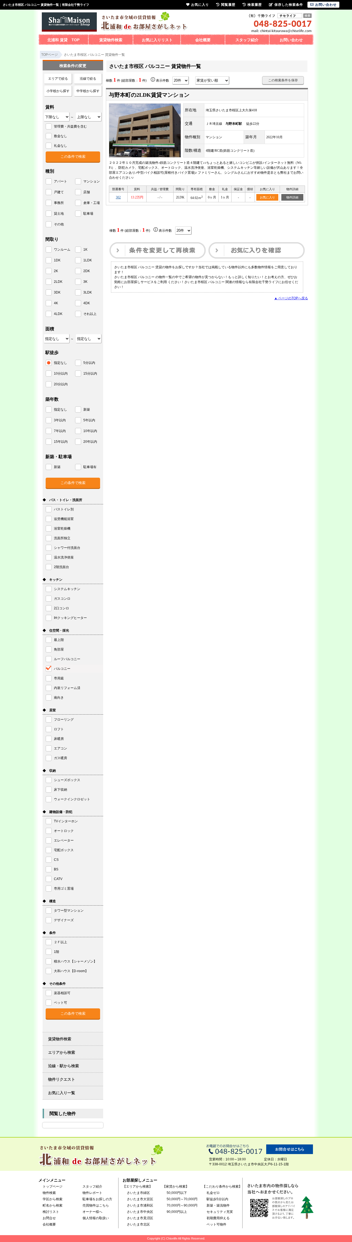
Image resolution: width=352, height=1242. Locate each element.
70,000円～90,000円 (182, 1205)
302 (118, 197)
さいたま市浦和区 (140, 1205)
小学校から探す (58, 91)
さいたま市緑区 (138, 1193)
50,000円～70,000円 (182, 1199)
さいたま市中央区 (140, 1212)
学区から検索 (52, 1199)
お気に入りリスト (157, 40)
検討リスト (51, 1212)
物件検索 (49, 1193)
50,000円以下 (177, 1193)
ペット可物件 (216, 1224)
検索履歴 (255, 5)
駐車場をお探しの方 (97, 1199)
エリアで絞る (58, 79)
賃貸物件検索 (110, 40)
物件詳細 (292, 197)
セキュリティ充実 (220, 1212)
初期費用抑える (218, 1218)
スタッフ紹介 (246, 40)
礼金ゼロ (213, 1193)
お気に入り (267, 197)
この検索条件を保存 (283, 80)
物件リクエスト (61, 1079)
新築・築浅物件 (218, 1205)
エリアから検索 (61, 1052)
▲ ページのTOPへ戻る (291, 298)
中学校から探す (88, 91)
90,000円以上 (177, 1212)
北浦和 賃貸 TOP (63, 40)
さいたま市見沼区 (140, 1218)
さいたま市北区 (138, 1224)
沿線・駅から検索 (63, 1066)
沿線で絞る (88, 79)
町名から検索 (52, 1205)
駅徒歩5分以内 (217, 1199)
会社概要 (203, 40)
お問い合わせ (291, 40)
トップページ (52, 1186)
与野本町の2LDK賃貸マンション (149, 95)
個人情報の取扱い (95, 1218)
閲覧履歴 (228, 5)
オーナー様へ (92, 1212)
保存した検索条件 (288, 5)
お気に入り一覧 (61, 1093)
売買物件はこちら (95, 1205)
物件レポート (92, 1193)
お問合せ (49, 1218)
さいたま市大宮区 (140, 1199)
